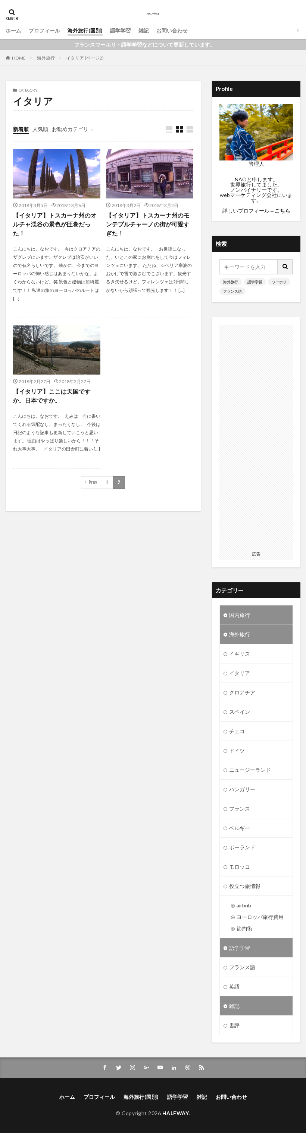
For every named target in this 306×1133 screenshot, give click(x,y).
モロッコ (239, 866)
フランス (239, 808)
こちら (282, 210)
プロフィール (44, 30)
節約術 (244, 928)
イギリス (239, 653)
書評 (234, 1025)
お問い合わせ (172, 30)
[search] (285, 266)
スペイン (239, 712)
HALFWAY (175, 1113)
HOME (19, 58)
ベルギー (239, 828)
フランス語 (232, 291)
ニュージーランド (250, 770)
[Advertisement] (256, 436)
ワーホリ (279, 282)
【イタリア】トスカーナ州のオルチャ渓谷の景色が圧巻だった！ (55, 223)
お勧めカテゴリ (70, 129)
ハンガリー (242, 789)
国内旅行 (239, 615)
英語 (234, 986)
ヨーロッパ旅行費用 (260, 917)
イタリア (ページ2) (85, 58)
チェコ (237, 731)
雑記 (143, 30)
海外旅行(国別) (85, 30)
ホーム (13, 30)
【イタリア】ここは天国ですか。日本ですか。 (52, 396)
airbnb (244, 905)
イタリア (239, 673)
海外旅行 (46, 58)
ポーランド (242, 847)
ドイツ (237, 750)
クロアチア (242, 692)
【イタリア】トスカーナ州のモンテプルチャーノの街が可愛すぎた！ (148, 223)
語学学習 (120, 30)
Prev (93, 482)
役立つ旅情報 (244, 886)
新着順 (21, 129)
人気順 (40, 129)
